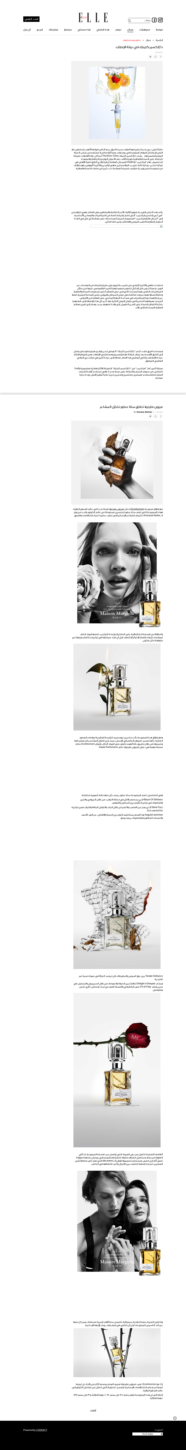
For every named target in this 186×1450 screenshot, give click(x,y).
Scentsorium (137, 509)
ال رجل (27, 29)
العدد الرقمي (31, 19)
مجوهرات (144, 29)
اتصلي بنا (159, 1430)
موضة (159, 29)
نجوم (118, 29)
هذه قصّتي (102, 29)
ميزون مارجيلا (116, 509)
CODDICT (41, 1430)
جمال (130, 29)
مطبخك (53, 29)
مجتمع (68, 29)
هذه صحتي (84, 29)
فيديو (40, 29)
